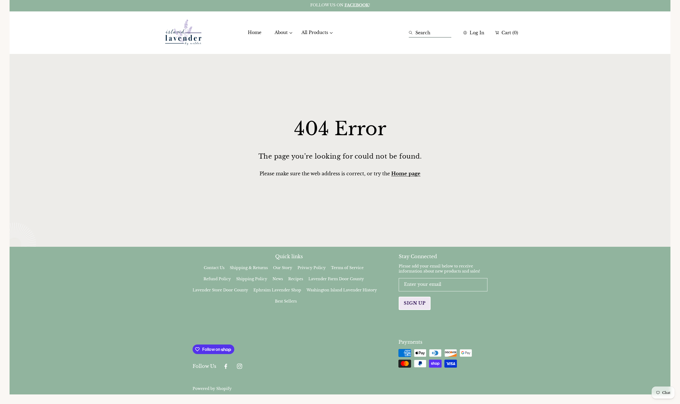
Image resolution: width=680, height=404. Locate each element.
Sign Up (415, 303)
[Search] (412, 32)
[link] (281, 33)
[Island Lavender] (183, 32)
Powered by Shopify (212, 388)
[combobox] (430, 32)
